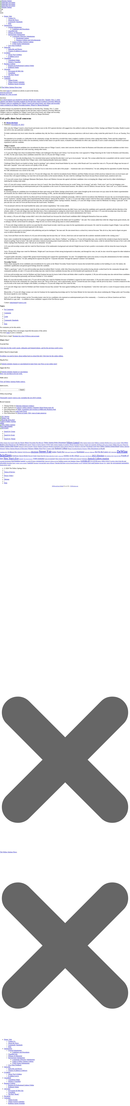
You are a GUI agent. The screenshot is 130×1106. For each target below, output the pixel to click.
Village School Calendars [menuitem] (16, 1101)
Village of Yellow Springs (39, 444)
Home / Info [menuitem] (8, 1039)
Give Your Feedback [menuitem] (14, 1065)
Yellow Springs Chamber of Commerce (59, 444)
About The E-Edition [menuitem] (15, 1074)
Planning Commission (43, 446)
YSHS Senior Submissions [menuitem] (20, 1063)
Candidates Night (3, 452)
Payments (7, 76)
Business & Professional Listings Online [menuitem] (21, 1085)
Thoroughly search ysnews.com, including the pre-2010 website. (20, 398)
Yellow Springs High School (9, 446)
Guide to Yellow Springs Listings (22, 42)
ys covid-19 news (31, 461)
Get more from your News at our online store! (42, 364)
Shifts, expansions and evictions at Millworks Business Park (36, 409)
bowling (112, 461)
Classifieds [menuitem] (7, 1078)
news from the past (120, 461)
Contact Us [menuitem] (11, 1041)
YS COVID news (95, 461)
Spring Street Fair (41, 456)
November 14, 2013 (17, 124)
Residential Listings (22, 38)
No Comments (8, 309)
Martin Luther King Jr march (52, 455)
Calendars (7, 78)
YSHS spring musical (75, 459)
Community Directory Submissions (23, 36)
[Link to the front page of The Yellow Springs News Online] (11, 87)
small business (95, 463)
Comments (7, 313)
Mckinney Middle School (35, 448)
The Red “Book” (13, 75)
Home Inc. (125, 444)
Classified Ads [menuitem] (12, 1054)
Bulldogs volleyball (80, 446)
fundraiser (80, 452)
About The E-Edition (15, 55)
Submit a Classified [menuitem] (14, 1081)
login (8, 91)
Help (9, 23)
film (111, 463)
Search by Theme (9, 439)
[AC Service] (4, 416)
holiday (54, 452)
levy (105, 463)
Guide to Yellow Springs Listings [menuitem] (22, 1061)
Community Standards (15, 22)
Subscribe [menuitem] (7, 1067)
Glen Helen (124, 442)
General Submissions (15, 27)
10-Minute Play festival (15, 452)
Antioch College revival (51, 461)
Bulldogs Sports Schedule (16, 84)
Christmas (84, 459)
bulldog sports (63, 461)
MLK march (67, 452)
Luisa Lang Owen (21, 411)
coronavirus (40, 461)
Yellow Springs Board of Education (16, 448)
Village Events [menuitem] (12, 1100)
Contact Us (11, 18)
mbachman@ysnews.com (18, 302)
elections (34, 452)
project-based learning (72, 463)
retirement (85, 463)
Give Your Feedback (14, 45)
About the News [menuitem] (13, 1043)
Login (6, 316)
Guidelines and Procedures (20, 29)
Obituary (78, 461)
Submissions (8, 25)
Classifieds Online (14, 60)
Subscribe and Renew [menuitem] (15, 1069)
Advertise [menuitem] (7, 1089)
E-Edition (7, 53)
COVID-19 (85, 461)
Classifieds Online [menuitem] (14, 1080)
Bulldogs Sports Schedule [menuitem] (16, 1103)
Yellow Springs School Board (109, 446)
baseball (23, 461)
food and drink (42, 463)
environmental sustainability (121, 463)
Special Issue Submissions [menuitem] (16, 1058)
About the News (13, 20)
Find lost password (6, 92)
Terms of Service (9, 472)
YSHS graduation (38, 459)
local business (15, 461)
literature (36, 463)
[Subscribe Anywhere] (7, 2)
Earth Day (61, 452)
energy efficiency (50, 463)
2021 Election (98, 455)
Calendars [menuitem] (7, 1098)
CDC (17, 444)
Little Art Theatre (19, 442)
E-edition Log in (13, 56)
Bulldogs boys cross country (112, 442)
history (14, 463)
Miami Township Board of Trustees (77, 448)
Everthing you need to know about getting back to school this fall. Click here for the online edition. (31, 356)
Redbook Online (13, 67)
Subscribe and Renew (15, 49)
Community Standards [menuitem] (15, 1045)
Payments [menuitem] (7, 1096)
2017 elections (112, 452)
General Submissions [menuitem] (15, 1050)
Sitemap (6, 479)
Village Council (72, 442)
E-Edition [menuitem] (7, 1072)
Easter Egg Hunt (117, 455)
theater (101, 463)
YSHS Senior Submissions (20, 44)
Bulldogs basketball (54, 446)
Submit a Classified (14, 62)
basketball (30, 463)
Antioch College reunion (98, 458)
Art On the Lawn (101, 452)
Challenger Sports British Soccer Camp (24, 456)
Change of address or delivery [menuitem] (17, 1070)
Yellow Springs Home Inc (67, 446)
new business (72, 461)
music (108, 463)
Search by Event (9, 435)
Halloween (92, 452)
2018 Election (26, 452)
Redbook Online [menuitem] (13, 1087)
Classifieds (7, 58)
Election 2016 (73, 452)
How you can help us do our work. (11, 373)
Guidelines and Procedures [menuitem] (20, 1052)
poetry (9, 465)
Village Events (12, 80)
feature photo (3, 465)
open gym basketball (50, 459)
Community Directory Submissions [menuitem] (23, 1059)
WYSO (48, 444)
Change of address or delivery (17, 51)
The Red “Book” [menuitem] (13, 1094)
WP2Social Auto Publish (57, 486)
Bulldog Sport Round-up (8, 444)
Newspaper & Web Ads (15, 71)
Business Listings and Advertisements (28, 40)
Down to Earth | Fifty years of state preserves (31, 413)
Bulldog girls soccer (117, 444)
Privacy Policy (8, 475)
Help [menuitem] (9, 1047)
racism (17, 463)
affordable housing (6, 463)
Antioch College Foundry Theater (28, 446)
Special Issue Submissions (16, 34)
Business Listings (9, 64)
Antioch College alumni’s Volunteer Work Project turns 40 (35, 407)
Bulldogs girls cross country (104, 444)
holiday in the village (71, 456)
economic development (5, 461)
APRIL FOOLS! (105, 461)
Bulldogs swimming (99, 442)
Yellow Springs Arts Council (7, 442)
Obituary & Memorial (15, 33)
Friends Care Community (90, 444)
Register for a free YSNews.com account (26, 336)
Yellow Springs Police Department (55, 442)
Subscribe (7, 47)
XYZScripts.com (74, 486)
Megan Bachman (12, 123)
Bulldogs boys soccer (25, 444)
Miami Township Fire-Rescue (34, 442)
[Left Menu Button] (65, 1036)
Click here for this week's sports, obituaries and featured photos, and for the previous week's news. (31, 348)
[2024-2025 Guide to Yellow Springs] (8, 423)
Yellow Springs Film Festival (62, 459)
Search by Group (9, 431)
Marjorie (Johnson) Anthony (25, 406)
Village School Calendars (16, 82)
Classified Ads (12, 31)
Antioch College (61, 448)
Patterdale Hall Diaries (60, 463)
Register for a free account (8, 94)
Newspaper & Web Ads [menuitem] (15, 1090)
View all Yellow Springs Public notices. (12, 382)
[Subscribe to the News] (6, 1)
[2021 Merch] (8, 426)
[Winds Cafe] (4, 418)
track (89, 463)
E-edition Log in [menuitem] (13, 1076)
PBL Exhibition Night (109, 455)
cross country (23, 463)
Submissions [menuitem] (8, 1048)
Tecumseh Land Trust (93, 446)
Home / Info (8, 16)
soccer (80, 463)
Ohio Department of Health (96, 448)
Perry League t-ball (48, 448)
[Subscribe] (4, 428)
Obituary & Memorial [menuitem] (15, 1056)
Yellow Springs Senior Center (87, 442)
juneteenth (21, 458)
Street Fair (45, 451)
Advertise (7, 69)
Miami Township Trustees (77, 444)
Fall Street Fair (87, 452)
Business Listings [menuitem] (9, 1083)
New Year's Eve (11, 458)
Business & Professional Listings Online (21, 65)
